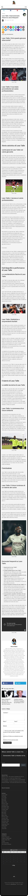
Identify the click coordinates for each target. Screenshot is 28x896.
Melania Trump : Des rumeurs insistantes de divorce (13, 776)
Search (3, 762)
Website (5, 726)
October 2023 (5, 822)
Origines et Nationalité (6, 838)
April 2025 (4, 800)
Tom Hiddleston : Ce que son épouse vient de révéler (13, 781)
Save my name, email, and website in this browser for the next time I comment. (13, 731)
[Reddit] (5, 27)
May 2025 (4, 799)
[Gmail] (8, 30)
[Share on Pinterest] (17, 10)
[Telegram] (21, 30)
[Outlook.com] (11, 30)
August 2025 (4, 794)
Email (16, 721)
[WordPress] (23, 30)
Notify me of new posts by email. (10, 739)
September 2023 (5, 824)
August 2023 (4, 825)
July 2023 (4, 827)
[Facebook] (16, 27)
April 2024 (4, 813)
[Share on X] (4, 10)
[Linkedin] (8, 27)
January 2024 (5, 818)
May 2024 (4, 812)
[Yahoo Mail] (18, 30)
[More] (3, 32)
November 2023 (5, 821)
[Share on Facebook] (10, 10)
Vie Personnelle (5, 842)
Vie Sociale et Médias (6, 844)
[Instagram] (21, 27)
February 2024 (5, 816)
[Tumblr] (18, 27)
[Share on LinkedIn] (24, 10)
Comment (5, 712)
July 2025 (4, 796)
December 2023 (5, 819)
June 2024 (4, 810)
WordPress (13, 884)
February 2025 (5, 803)
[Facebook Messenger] (5, 30)
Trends (3, 13)
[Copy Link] (3, 30)
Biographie (4, 835)
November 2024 (5, 808)
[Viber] (16, 30)
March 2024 (4, 815)
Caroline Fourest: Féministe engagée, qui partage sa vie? (19, 701)
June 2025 (4, 797)
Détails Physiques (5, 836)
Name (5, 721)
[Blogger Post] (23, 27)
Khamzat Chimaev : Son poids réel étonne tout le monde (14, 782)
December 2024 (5, 806)
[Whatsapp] (13, 27)
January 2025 (5, 805)
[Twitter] (3, 27)
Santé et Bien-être (6, 839)
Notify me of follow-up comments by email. (13, 736)
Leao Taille (4, 34)
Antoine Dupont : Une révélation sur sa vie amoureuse (13, 779)
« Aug (13, 865)
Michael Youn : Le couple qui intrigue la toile (11, 778)
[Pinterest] (11, 27)
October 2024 (5, 809)
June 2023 (4, 828)
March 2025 (4, 802)
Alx (22, 884)
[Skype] (13, 30)
